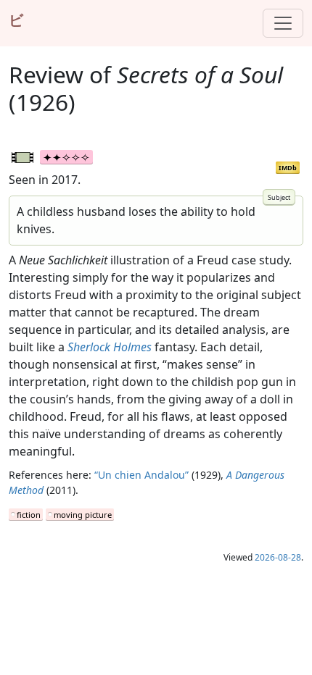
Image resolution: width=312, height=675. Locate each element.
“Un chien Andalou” (141, 475)
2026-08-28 (278, 557)
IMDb (288, 167)
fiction (29, 514)
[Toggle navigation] (283, 23)
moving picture (83, 514)
